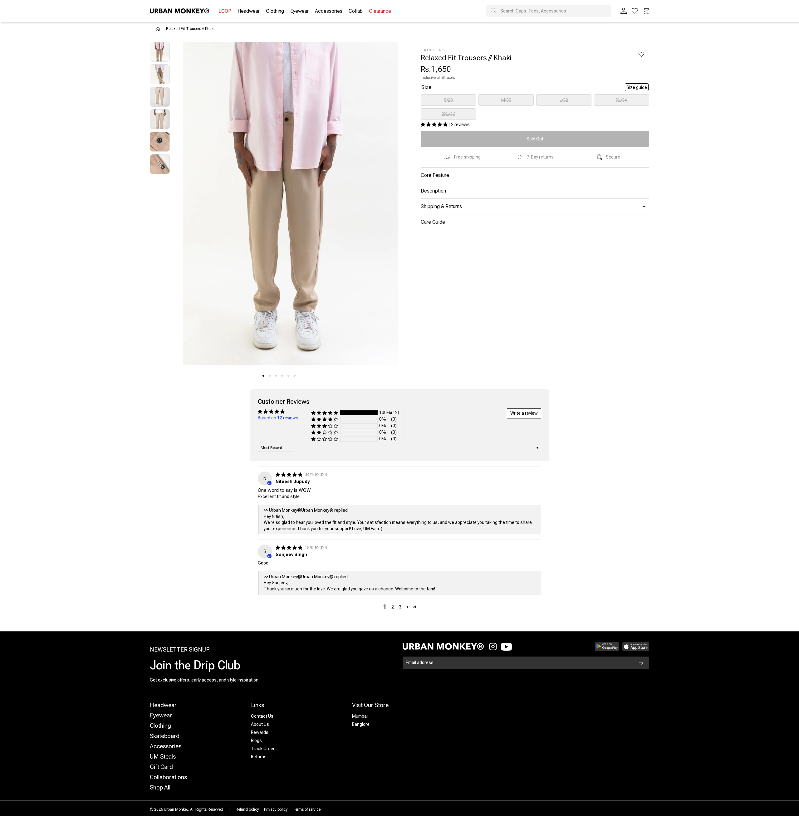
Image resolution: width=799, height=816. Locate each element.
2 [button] (392, 606)
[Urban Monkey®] (179, 10)
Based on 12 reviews (278, 417)
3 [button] (400, 606)
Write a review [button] (524, 413)
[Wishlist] (635, 11)
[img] (289, 474)
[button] (646, 11)
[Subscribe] (641, 663)
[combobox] (548, 11)
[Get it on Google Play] (607, 646)
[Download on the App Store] (635, 646)
